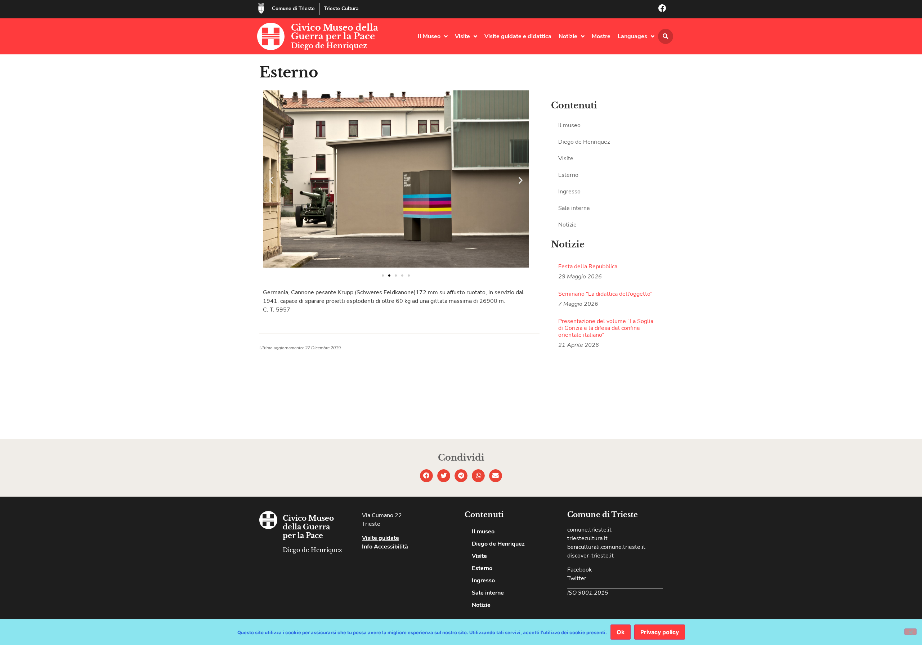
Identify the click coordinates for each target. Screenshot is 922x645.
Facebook (579, 570)
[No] (910, 631)
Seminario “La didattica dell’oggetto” (605, 294)
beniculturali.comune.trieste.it (606, 547)
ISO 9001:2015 (587, 593)
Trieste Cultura (341, 8)
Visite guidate (380, 538)
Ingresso (569, 192)
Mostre (601, 36)
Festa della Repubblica (587, 266)
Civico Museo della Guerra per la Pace (334, 31)
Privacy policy (659, 632)
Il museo (569, 125)
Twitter (576, 578)
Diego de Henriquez (329, 45)
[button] (665, 36)
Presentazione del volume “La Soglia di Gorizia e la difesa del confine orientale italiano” (605, 328)
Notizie (568, 36)
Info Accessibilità (385, 547)
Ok (621, 632)
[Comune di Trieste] (261, 8)
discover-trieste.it (590, 556)
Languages (632, 36)
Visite (462, 36)
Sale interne (574, 208)
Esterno (568, 175)
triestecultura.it (587, 538)
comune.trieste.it (589, 530)
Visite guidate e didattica (517, 36)
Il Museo (429, 36)
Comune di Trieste (293, 8)
